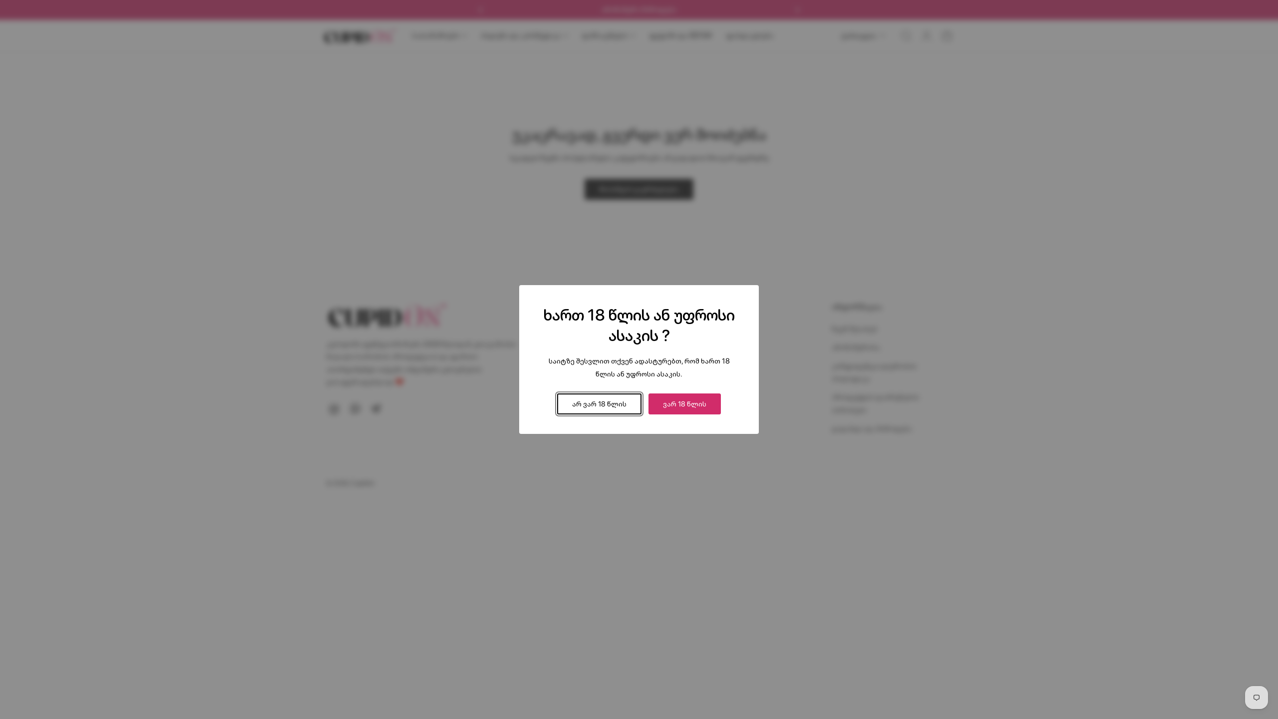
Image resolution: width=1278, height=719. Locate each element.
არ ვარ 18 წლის (599, 403)
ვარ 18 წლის (684, 403)
